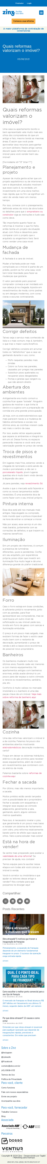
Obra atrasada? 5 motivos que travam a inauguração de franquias (20, 940)
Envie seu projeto (9, 1097)
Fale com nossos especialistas (14, 1092)
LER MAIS (5, 961)
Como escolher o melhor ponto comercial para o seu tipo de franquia (23, 993)
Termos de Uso (8, 1075)
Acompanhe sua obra (10, 1101)
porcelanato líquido (13, 472)
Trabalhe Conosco (9, 1112)
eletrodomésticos (12, 748)
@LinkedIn (6, 1057)
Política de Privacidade (11, 1079)
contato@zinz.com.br (10, 1066)
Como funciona (8, 1088)
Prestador (20, 3)
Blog (3, 1116)
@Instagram (6, 1053)
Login (29, 3)
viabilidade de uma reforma (17, 856)
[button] (41, 12)
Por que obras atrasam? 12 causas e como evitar (21, 1019)
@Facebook (6, 1062)
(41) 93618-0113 (8, 1070)
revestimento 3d (33, 484)
